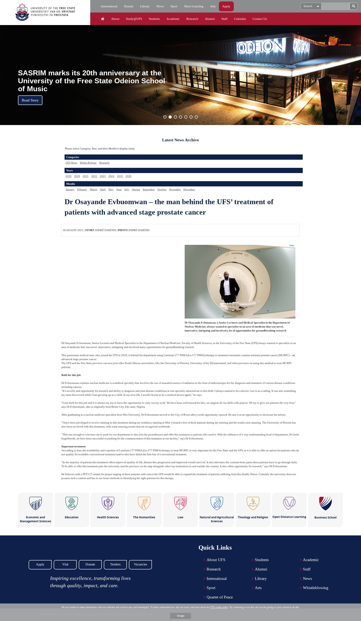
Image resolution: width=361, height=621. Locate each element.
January (70, 189)
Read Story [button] (30, 100)
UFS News (71, 162)
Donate (128, 6)
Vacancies (140, 564)
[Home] (103, 19)
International (109, 6)
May (111, 189)
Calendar (240, 18)
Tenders (115, 564)
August (136, 189)
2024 (111, 176)
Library (145, 6)
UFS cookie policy (219, 607)
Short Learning (193, 6)
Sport (173, 6)
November (175, 189)
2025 (120, 176)
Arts (213, 6)
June (119, 189)
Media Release (88, 162)
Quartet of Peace (220, 597)
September (149, 189)
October (161, 189)
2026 (128, 176)
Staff (224, 18)
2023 (103, 176)
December (189, 189)
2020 (77, 176)
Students (154, 18)
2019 (68, 176)
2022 (94, 176)
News (160, 6)
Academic (173, 18)
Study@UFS (134, 18)
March (93, 189)
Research (192, 18)
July (126, 189)
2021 (86, 176)
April (103, 189)
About (115, 18)
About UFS (216, 560)
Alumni (210, 18)
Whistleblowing (315, 588)
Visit (65, 564)
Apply (226, 6)
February (82, 189)
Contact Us (260, 18)
